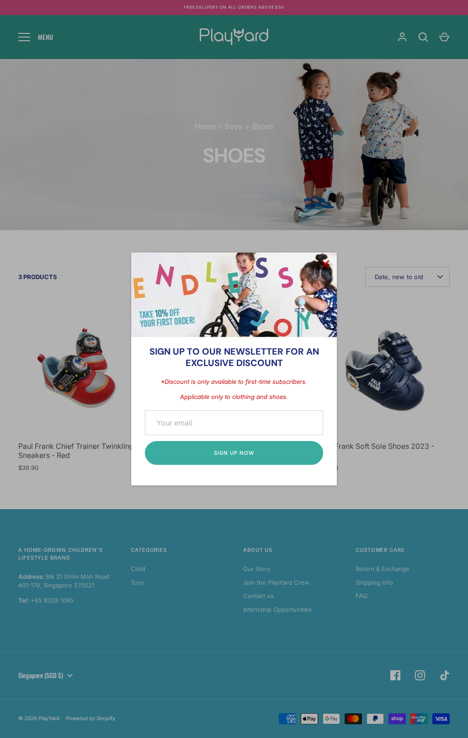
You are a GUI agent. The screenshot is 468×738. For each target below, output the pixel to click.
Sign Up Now (234, 453)
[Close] (325, 264)
